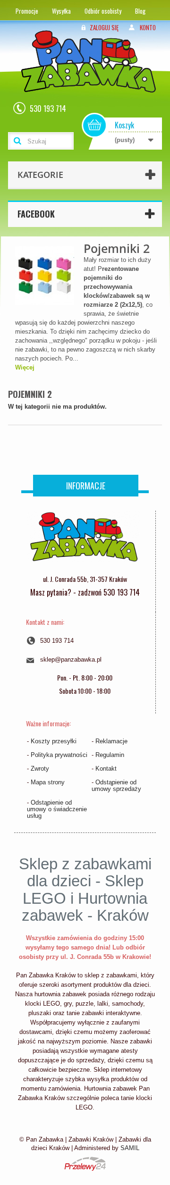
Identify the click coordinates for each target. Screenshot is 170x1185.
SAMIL (129, 1147)
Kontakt (106, 768)
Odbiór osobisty (103, 11)
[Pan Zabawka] (92, 74)
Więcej (24, 367)
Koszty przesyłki (53, 741)
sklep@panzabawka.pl (71, 659)
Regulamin (109, 754)
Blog (140, 11)
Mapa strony (48, 782)
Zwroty (40, 768)
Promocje (27, 11)
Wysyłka (61, 11)
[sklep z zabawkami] (83, 540)
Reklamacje (111, 741)
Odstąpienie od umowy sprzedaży (116, 785)
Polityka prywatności (59, 754)
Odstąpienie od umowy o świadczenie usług (57, 809)
